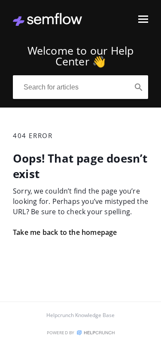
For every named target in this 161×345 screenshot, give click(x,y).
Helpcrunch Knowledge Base (80, 315)
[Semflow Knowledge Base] (47, 23)
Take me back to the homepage (65, 232)
